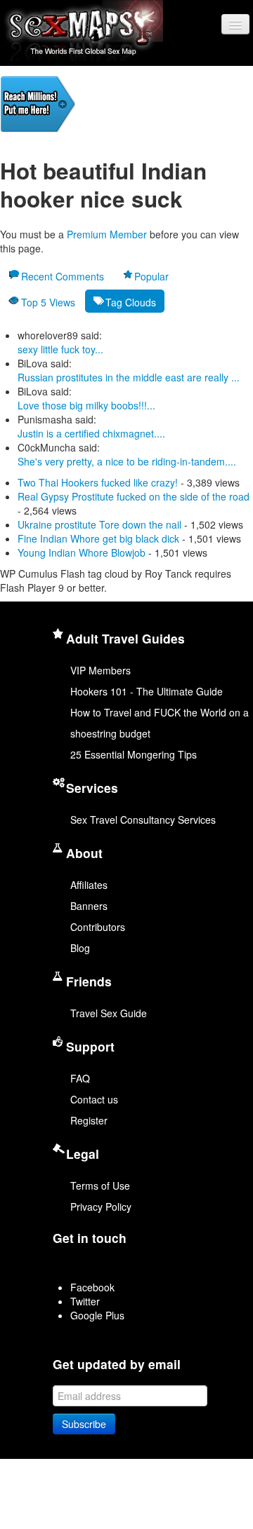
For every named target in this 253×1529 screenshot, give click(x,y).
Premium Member (107, 234)
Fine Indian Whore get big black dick (98, 538)
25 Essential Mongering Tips (133, 754)
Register (89, 1120)
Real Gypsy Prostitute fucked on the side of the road (133, 496)
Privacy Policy (100, 1207)
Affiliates (89, 885)
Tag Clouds (130, 302)
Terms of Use (100, 1185)
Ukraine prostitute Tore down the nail (99, 524)
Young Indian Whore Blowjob (81, 552)
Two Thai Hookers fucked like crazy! (98, 482)
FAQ (80, 1078)
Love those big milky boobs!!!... (86, 405)
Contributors (97, 927)
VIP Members (100, 670)
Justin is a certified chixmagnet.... (91, 433)
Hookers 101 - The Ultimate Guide (146, 691)
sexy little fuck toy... (60, 349)
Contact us (94, 1099)
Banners (89, 906)
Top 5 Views (48, 302)
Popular (151, 276)
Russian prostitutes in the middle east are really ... (129, 377)
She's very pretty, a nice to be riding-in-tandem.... (127, 461)
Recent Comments (62, 276)
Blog (80, 948)
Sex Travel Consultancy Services (143, 820)
